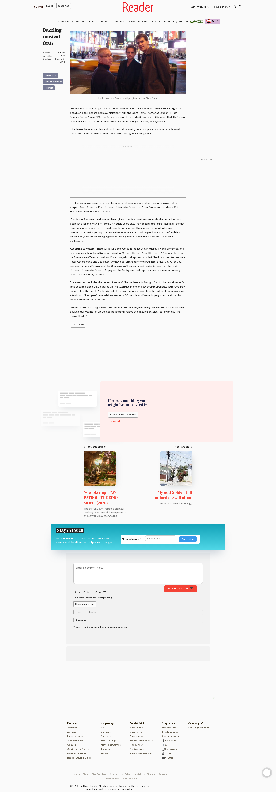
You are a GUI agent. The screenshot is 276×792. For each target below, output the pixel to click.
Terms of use (111, 778)
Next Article (182, 446)
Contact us (116, 774)
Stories (93, 21)
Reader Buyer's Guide (79, 757)
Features (72, 723)
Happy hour (136, 744)
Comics (71, 744)
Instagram (171, 749)
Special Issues (75, 740)
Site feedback (170, 731)
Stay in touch (169, 723)
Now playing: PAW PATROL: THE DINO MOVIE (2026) (101, 498)
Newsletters (169, 727)
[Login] (240, 6)
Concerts (106, 731)
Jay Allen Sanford (47, 57)
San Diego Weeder (198, 727)
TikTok (169, 753)
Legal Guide (180, 21)
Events (105, 21)
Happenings (108, 723)
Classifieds (78, 21)
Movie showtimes (111, 744)
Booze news (136, 736)
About (86, 774)
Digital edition (129, 778)
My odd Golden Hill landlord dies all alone (171, 495)
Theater (155, 21)
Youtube (170, 757)
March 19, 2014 (60, 60)
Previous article (96, 446)
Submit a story (170, 736)
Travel (104, 753)
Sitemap (152, 774)
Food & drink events (141, 740)
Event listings (108, 740)
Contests (118, 21)
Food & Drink (137, 723)
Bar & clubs (136, 727)
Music (131, 21)
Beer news (136, 731)
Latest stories (75, 736)
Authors (72, 731)
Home (77, 774)
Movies (142, 21)
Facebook (170, 740)
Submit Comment (178, 588)
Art (102, 727)
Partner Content (76, 753)
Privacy (163, 774)
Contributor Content (79, 749)
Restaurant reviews (141, 753)
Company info (196, 723)
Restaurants (137, 749)
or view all (114, 421)
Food (167, 21)
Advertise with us (135, 774)
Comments (78, 324)
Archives (63, 21)
